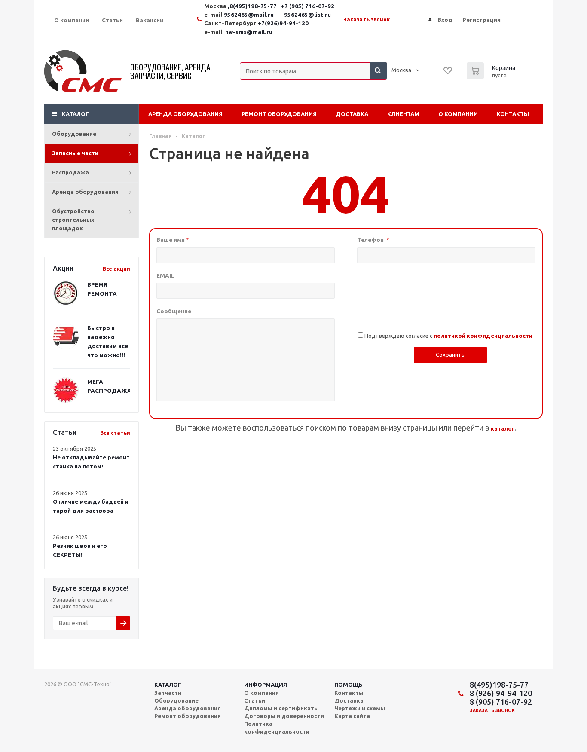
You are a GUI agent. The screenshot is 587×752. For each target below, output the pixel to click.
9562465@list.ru (307, 15)
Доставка (352, 114)
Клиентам (403, 114)
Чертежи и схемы (359, 708)
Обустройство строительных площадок (73, 219)
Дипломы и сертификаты (281, 708)
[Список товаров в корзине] (492, 76)
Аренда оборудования (85, 192)
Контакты (513, 114)
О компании (458, 114)
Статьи (254, 700)
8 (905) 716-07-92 (501, 701)
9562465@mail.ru (249, 15)
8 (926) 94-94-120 (501, 693)
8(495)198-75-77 (499, 684)
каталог (503, 428)
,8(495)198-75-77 (253, 6)
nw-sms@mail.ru (248, 32)
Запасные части (75, 153)
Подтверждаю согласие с (448, 336)
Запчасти (167, 693)
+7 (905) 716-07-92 (307, 6)
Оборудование (74, 134)
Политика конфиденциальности (276, 727)
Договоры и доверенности (284, 716)
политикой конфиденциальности (483, 336)
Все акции (116, 269)
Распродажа (70, 172)
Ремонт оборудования (279, 114)
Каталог (75, 114)
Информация (265, 685)
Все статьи (115, 433)
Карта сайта (352, 716)
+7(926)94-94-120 (283, 23)
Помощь (348, 685)
